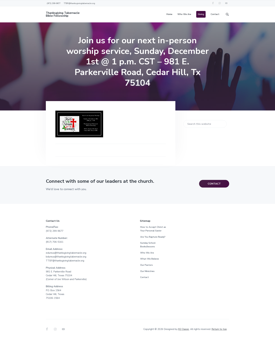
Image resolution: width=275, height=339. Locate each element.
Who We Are (147, 252)
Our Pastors (146, 265)
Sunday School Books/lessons (147, 244)
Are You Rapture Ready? (152, 236)
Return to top (219, 329)
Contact (144, 277)
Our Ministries (147, 271)
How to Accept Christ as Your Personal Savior (153, 229)
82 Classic (183, 329)
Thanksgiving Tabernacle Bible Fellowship (63, 14)
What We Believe (149, 258)
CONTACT (214, 183)
